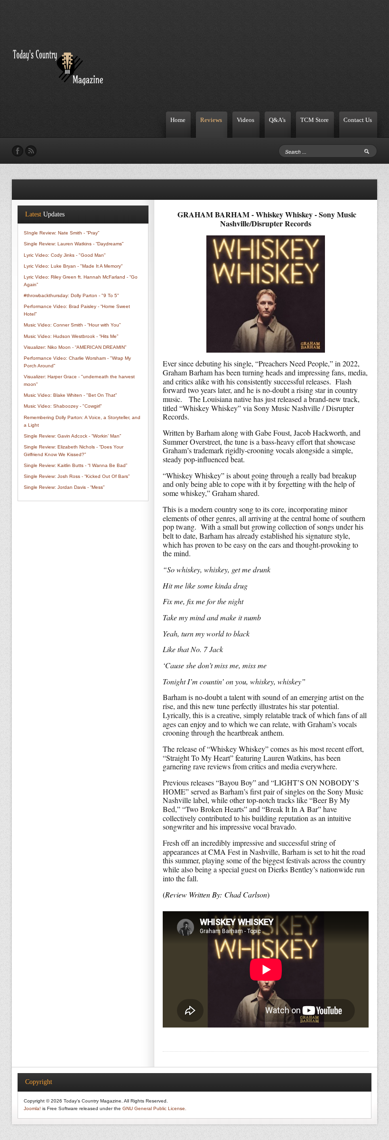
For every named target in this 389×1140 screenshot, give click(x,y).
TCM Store (314, 119)
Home (177, 119)
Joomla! (32, 1108)
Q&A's (277, 119)
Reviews (211, 119)
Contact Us (357, 119)
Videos (245, 119)
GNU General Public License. (154, 1108)
